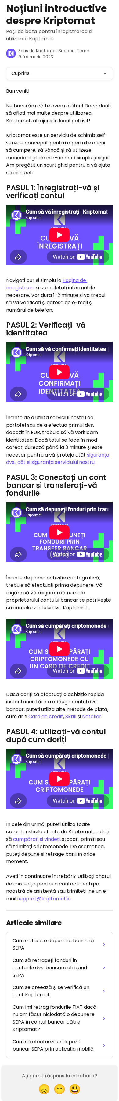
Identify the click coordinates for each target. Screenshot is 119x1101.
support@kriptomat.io (44, 898)
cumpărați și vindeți (36, 839)
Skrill (70, 716)
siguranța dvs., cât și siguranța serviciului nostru (58, 458)
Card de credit (45, 716)
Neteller (91, 716)
